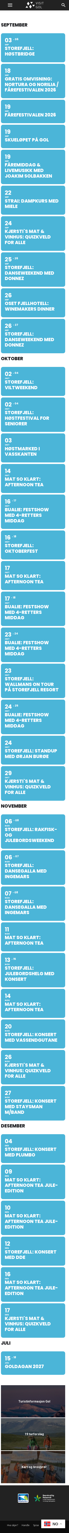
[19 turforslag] (33, 1438)
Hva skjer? (12, 1525)
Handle (26, 1525)
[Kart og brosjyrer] (33, 1471)
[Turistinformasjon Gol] (33, 1405)
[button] (10, 5)
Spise (36, 1525)
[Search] (63, 5)
